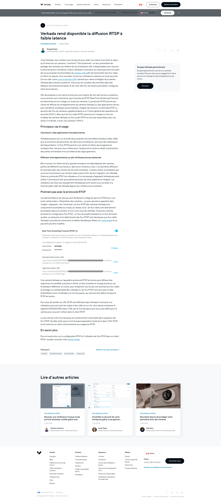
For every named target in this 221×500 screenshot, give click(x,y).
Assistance (102, 452)
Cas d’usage (68, 4)
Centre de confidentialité (161, 496)
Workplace (79, 475)
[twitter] (172, 492)
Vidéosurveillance (81, 456)
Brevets (52, 483)
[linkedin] (171, 50)
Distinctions (129, 465)
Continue (167, 13)
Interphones (79, 463)
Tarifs (51, 480)
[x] (165, 50)
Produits (58, 4)
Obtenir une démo (171, 4)
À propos (52, 456)
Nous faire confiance (56, 474)
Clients (96, 4)
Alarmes (78, 466)
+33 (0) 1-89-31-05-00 (152, 462)
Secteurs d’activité (83, 4)
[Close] (179, 13)
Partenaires (118, 4)
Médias (127, 452)
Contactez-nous (175, 461)
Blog (51, 460)
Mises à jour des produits (106, 474)
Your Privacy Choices (46, 492)
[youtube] (182, 492)
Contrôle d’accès (81, 460)
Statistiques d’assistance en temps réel (106, 478)
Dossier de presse (131, 468)
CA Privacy (59, 492)
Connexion (153, 4)
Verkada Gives (54, 477)
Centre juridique (146, 496)
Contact (101, 456)
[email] (177, 50)
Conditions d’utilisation (177, 496)
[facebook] (158, 50)
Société (52, 452)
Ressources (106, 4)
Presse (127, 456)
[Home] (39, 469)
